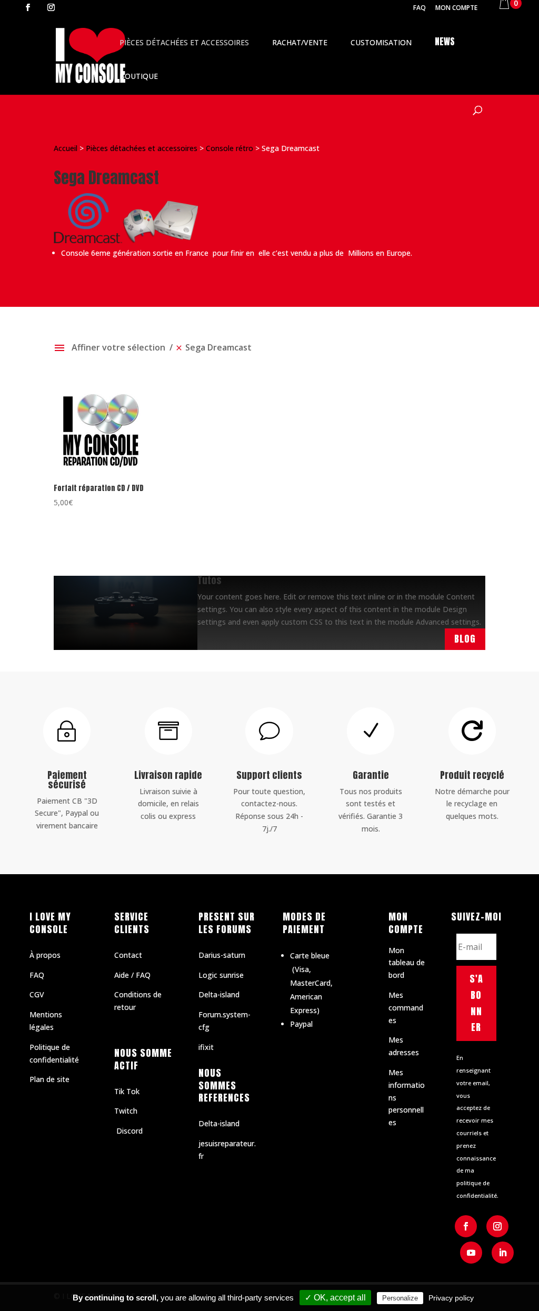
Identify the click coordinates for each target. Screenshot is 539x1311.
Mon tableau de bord (406, 962)
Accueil (65, 148)
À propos (45, 955)
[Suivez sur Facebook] (466, 1226)
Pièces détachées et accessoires (184, 42)
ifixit (206, 1047)
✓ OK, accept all (335, 1297)
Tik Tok (126, 1091)
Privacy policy (451, 1298)
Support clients (269, 775)
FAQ (419, 8)
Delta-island (218, 994)
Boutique (138, 76)
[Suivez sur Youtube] (471, 1253)
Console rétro (229, 148)
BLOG (465, 639)
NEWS (445, 41)
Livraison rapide (168, 775)
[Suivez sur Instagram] (497, 1226)
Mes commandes (405, 1007)
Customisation (381, 42)
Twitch (125, 1111)
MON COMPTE (456, 8)
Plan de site (49, 1079)
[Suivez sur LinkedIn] (503, 1253)
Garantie (371, 775)
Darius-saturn (221, 955)
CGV (36, 994)
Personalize (400, 1298)
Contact (128, 955)
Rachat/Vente (299, 42)
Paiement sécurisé (67, 780)
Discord (128, 1131)
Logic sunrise (221, 975)
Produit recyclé (472, 775)
